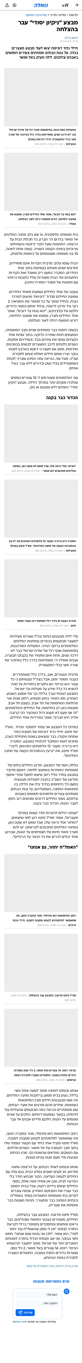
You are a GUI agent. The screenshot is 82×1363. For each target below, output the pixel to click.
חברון (75, 1266)
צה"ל (68, 1266)
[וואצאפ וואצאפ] (14, 5)
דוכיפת (60, 1266)
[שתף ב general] (7, 5)
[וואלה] (41, 5)
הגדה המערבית (46, 1266)
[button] (65, 5)
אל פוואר (31, 1266)
